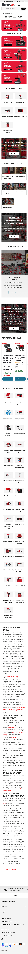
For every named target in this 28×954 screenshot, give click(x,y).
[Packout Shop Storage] (20, 110)
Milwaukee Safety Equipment (19, 542)
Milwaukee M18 (20, 102)
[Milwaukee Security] (8, 564)
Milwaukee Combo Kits (8, 451)
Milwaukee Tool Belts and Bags (20, 601)
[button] (22, 4)
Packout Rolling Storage (7, 131)
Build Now (14, 153)
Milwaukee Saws (7, 207)
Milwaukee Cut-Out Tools (19, 451)
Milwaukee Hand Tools (19, 481)
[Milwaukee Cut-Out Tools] (19, 445)
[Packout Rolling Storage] (7, 125)
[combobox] (10, 8)
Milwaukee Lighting (8, 509)
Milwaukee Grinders (20, 192)
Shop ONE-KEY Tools (10, 869)
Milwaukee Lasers (19, 496)
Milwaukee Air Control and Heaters (19, 402)
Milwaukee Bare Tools (19, 419)
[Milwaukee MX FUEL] (7, 110)
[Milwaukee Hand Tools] (19, 475)
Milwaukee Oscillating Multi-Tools (8, 526)
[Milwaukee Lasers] (19, 490)
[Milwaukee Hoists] (8, 490)
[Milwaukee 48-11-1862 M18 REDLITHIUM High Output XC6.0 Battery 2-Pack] (8, 348)
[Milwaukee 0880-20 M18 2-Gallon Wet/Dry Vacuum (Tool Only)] (20, 348)
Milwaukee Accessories (8, 402)
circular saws (7, 711)
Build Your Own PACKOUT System (14, 144)
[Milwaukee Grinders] (20, 186)
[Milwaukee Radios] (19, 519)
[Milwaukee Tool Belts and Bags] (19, 595)
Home (2, 13)
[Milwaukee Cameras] (19, 427)
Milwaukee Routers (8, 541)
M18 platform (12, 727)
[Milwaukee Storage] (19, 579)
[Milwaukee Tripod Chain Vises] (8, 610)
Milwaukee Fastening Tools (7, 193)
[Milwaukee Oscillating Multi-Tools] (8, 519)
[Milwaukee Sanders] (8, 551)
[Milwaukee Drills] (20, 170)
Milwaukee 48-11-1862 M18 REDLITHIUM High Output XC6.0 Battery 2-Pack (7, 359)
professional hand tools (15, 709)
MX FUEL (13, 737)
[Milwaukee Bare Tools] (19, 412)
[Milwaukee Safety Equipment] (19, 536)
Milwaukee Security (8, 570)
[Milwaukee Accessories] (8, 395)
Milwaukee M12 (8, 102)
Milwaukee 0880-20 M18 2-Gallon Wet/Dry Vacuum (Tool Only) (20, 358)
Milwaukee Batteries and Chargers (7, 177)
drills (18, 707)
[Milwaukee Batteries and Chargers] (8, 170)
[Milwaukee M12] (7, 96)
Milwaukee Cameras (19, 433)
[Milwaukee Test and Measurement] (8, 595)
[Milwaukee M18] (20, 96)
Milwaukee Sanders (8, 556)
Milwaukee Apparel (8, 418)
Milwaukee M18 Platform (12, 676)
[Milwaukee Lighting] (8, 503)
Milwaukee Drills (20, 176)
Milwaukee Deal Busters (14, 310)
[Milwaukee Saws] (8, 201)
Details (23, 1)
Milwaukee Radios (19, 524)
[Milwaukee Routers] (8, 536)
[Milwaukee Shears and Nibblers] (19, 564)
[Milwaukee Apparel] (8, 412)
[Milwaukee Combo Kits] (8, 445)
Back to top (14, 895)
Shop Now (14, 236)
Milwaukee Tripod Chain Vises (8, 616)
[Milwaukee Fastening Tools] (8, 186)
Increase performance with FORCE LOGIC (14, 220)
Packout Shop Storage (20, 116)
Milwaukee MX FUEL (7, 116)
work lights (14, 711)
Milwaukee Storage (19, 585)
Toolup (5, 950)
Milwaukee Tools (8, 13)
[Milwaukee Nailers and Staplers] (19, 503)
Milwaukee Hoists (8, 496)
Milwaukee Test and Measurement (8, 601)
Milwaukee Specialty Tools (8, 586)
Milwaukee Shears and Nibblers (19, 571)
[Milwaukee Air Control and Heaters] (19, 395)
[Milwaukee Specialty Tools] (8, 579)
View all (24, 338)
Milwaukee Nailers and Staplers (19, 510)
